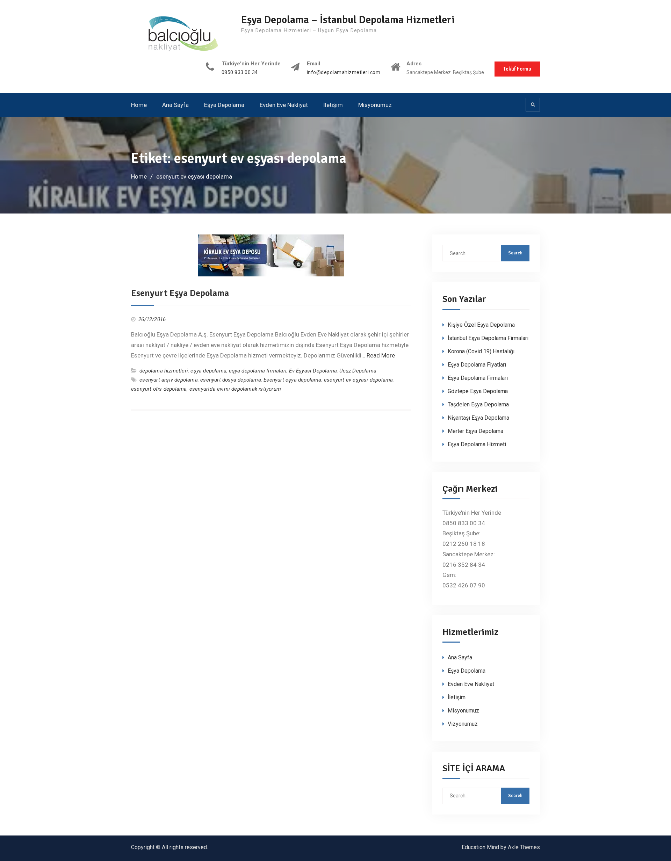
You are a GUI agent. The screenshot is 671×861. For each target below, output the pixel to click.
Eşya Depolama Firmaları (478, 378)
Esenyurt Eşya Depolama (180, 293)
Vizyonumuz (463, 724)
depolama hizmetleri (163, 371)
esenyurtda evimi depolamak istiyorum (235, 389)
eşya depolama (208, 371)
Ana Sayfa (175, 104)
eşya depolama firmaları (258, 371)
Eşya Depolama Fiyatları (477, 364)
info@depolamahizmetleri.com (344, 72)
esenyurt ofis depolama (159, 389)
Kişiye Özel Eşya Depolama (481, 324)
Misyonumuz (375, 104)
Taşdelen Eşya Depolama (478, 404)
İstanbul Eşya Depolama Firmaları (488, 338)
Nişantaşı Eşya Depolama (478, 417)
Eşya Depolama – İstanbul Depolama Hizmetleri (348, 19)
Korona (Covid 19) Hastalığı (481, 351)
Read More (381, 355)
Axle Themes (524, 847)
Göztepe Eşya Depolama (478, 391)
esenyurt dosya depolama (230, 380)
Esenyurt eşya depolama (292, 380)
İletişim (333, 104)
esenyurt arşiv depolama (168, 380)
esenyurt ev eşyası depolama (358, 380)
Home (139, 104)
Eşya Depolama (224, 104)
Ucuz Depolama (357, 371)
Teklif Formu (517, 69)
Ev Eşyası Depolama (313, 371)
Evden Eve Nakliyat (284, 104)
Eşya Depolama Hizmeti (477, 444)
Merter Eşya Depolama (475, 431)
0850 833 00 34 (240, 72)
